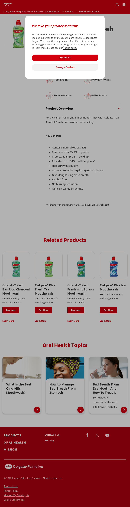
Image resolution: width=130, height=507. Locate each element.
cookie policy (70, 47)
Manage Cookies (65, 67)
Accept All (65, 58)
